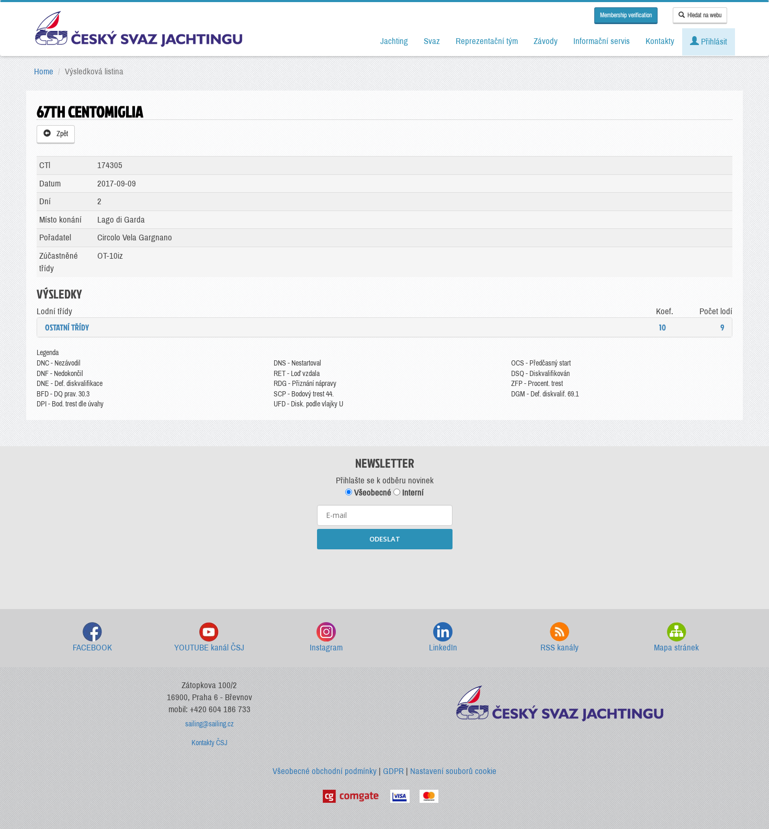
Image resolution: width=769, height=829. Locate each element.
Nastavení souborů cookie (453, 771)
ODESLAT (384, 539)
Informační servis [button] (601, 41)
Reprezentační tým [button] (487, 41)
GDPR (393, 771)
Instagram (326, 647)
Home (43, 71)
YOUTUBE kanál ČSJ (209, 647)
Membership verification (626, 15)
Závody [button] (546, 41)
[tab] (384, 327)
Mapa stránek (676, 647)
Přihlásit (713, 41)
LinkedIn (443, 647)
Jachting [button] (394, 41)
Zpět (60, 134)
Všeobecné (371, 492)
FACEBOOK (92, 647)
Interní (412, 492)
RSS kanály (559, 647)
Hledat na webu (704, 15)
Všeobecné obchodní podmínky (325, 771)
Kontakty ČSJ (209, 743)
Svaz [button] (432, 41)
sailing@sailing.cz (209, 724)
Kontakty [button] (660, 41)
